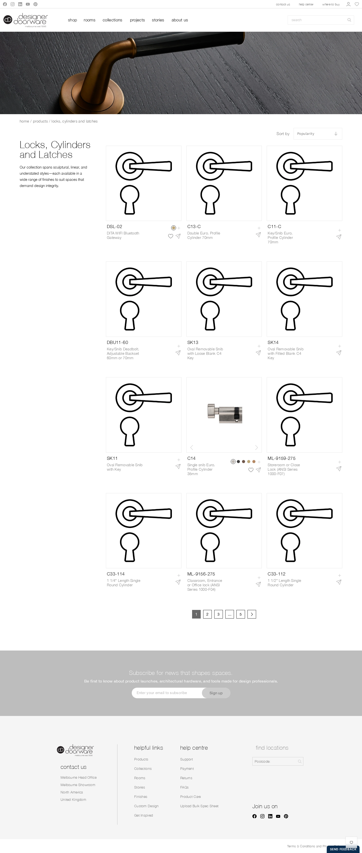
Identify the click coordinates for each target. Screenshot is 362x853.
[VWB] (243, 461)
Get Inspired (143, 815)
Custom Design (146, 806)
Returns (186, 778)
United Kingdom (73, 799)
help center (306, 4)
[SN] (233, 461)
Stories (139, 787)
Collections (143, 768)
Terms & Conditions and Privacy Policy (314, 846)
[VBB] (248, 461)
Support (186, 759)
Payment (187, 768)
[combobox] (321, 20)
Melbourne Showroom (78, 785)
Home (24, 121)
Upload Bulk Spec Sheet (199, 806)
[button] (256, 447)
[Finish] (173, 228)
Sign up (216, 693)
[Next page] (251, 614)
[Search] (349, 20)
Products (40, 121)
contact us (283, 4)
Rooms (139, 778)
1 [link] (196, 614)
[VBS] (238, 461)
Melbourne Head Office (79, 777)
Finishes (140, 796)
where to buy (331, 4)
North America (72, 792)
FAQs (184, 787)
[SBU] (254, 461)
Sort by (283, 133)
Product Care (190, 796)
